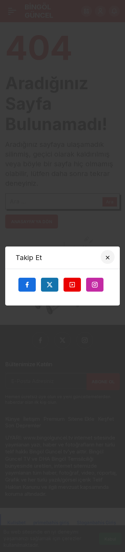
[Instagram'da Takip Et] (94, 285)
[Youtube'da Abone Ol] (72, 285)
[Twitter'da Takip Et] (49, 285)
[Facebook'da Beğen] (27, 285)
